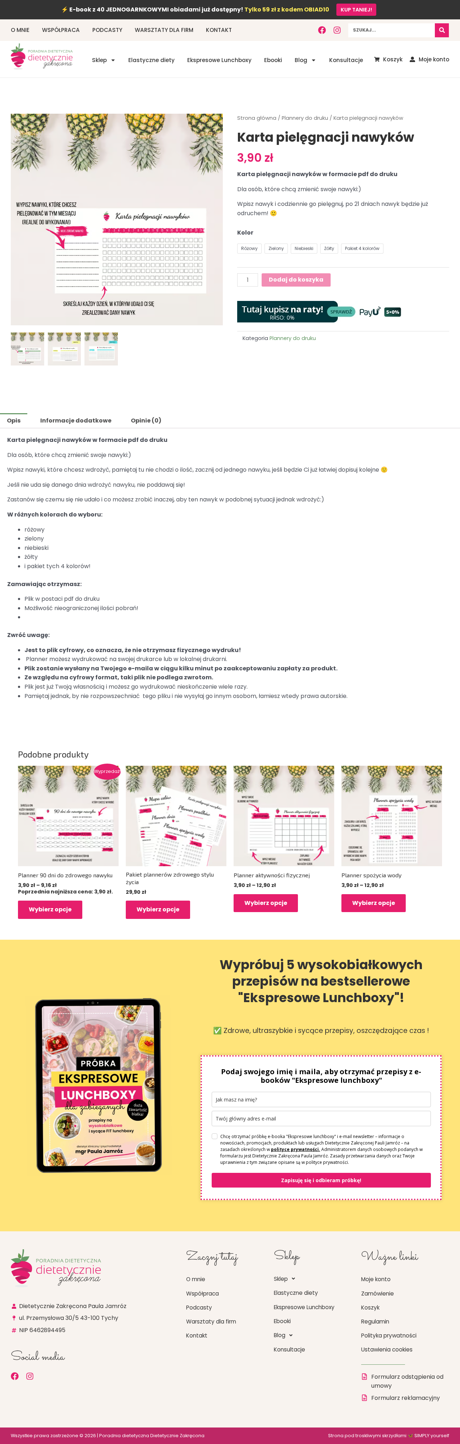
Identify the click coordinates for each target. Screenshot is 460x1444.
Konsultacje (346, 60)
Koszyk (370, 1307)
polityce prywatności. (295, 1149)
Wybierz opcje (50, 909)
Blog (301, 60)
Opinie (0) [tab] (146, 420)
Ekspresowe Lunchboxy (219, 60)
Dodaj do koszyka (296, 279)
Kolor (245, 232)
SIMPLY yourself (431, 1436)
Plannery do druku (305, 118)
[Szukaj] (442, 30)
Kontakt (219, 30)
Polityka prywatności (389, 1335)
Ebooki (273, 60)
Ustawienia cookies (387, 1349)
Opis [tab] (13, 420)
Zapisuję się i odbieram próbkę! (321, 1180)
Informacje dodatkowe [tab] (75, 420)
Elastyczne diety (151, 60)
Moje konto (376, 1279)
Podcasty (107, 30)
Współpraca (61, 30)
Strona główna (256, 118)
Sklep (99, 60)
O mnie (20, 30)
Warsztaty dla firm (164, 30)
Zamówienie (377, 1293)
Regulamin (375, 1321)
